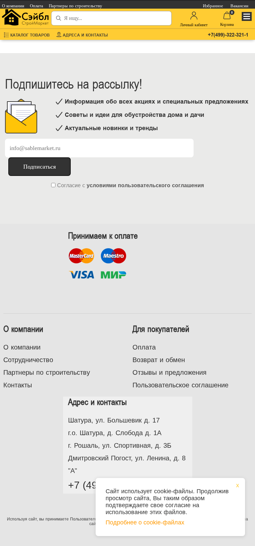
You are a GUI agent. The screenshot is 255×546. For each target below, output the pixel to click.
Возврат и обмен (158, 359)
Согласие (69, 185)
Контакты (17, 385)
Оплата (144, 347)
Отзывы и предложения (169, 372)
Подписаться (39, 166)
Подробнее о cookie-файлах (145, 522)
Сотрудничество (28, 359)
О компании (22, 347)
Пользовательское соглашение (180, 385)
